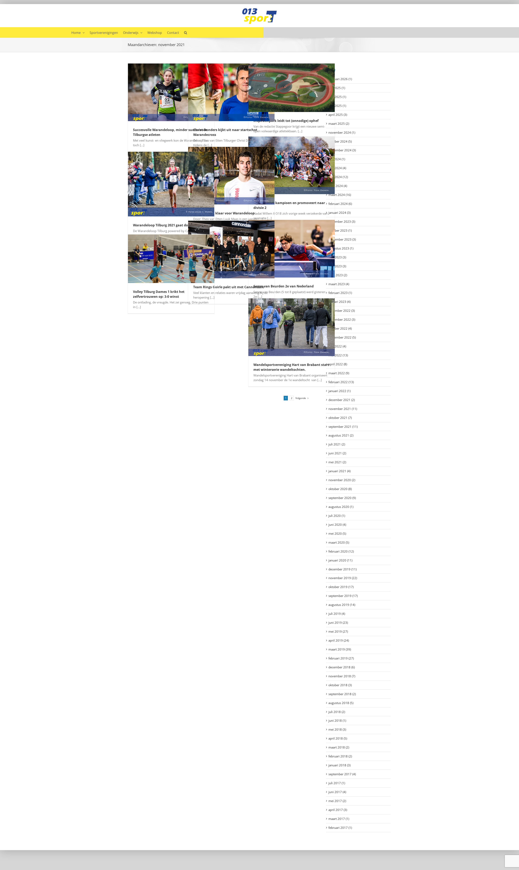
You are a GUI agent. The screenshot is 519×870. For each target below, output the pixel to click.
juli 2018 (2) (336, 712)
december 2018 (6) (341, 667)
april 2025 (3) (337, 115)
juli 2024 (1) (336, 159)
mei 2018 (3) (337, 729)
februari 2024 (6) (340, 204)
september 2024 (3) (342, 150)
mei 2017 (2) (337, 801)
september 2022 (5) (342, 337)
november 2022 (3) (341, 319)
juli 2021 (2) (336, 444)
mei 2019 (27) (338, 631)
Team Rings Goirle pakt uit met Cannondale (228, 287)
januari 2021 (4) (339, 471)
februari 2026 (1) (340, 79)
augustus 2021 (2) (340, 435)
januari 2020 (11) (340, 560)
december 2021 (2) (341, 400)
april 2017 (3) (337, 810)
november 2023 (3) (341, 221)
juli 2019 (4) (336, 614)
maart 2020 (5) (338, 542)
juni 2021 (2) (337, 453)
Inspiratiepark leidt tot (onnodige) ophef (285, 120)
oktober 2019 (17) (341, 587)
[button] (185, 32)
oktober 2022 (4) (340, 328)
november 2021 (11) (342, 409)
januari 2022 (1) (339, 391)
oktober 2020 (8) (340, 489)
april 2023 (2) (337, 275)
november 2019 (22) (342, 578)
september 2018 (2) (342, 694)
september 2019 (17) (343, 596)
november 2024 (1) (341, 132)
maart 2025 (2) (338, 124)
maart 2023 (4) (338, 284)
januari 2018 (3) (339, 765)
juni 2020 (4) (337, 525)
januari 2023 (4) (339, 302)
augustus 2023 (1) (340, 248)
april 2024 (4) (337, 186)
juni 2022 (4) (337, 346)
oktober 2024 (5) (340, 141)
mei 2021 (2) (337, 462)
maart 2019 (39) (339, 649)
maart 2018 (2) (338, 747)
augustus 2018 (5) (340, 703)
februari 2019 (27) (341, 658)
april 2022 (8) (337, 364)
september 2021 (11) (343, 427)
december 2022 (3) (341, 311)
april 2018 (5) (337, 738)
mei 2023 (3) (337, 266)
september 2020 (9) (342, 498)
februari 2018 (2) (340, 756)
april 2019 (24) (338, 640)
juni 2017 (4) (337, 792)
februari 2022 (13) (341, 382)
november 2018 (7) (341, 676)
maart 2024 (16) (339, 195)
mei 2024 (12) (338, 177)
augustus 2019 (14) (341, 605)
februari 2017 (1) (340, 828)
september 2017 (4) (342, 774)
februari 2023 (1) (340, 293)
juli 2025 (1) (336, 88)
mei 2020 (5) (337, 533)
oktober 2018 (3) (340, 685)
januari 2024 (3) (339, 213)
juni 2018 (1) (337, 720)
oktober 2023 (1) (340, 230)
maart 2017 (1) (338, 819)
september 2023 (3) (342, 239)
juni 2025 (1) (337, 97)
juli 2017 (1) (336, 783)
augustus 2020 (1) (340, 507)
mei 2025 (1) (337, 106)
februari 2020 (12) (341, 551)
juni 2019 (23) (338, 623)
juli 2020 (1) (336, 516)
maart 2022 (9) (338, 373)
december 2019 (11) (342, 569)
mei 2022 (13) (338, 355)
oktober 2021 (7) (340, 418)
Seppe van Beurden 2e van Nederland (283, 286)
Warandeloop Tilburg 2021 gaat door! (162, 225)
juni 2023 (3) (337, 257)
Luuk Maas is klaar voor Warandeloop (223, 213)
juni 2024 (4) (337, 168)
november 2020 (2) (341, 480)
